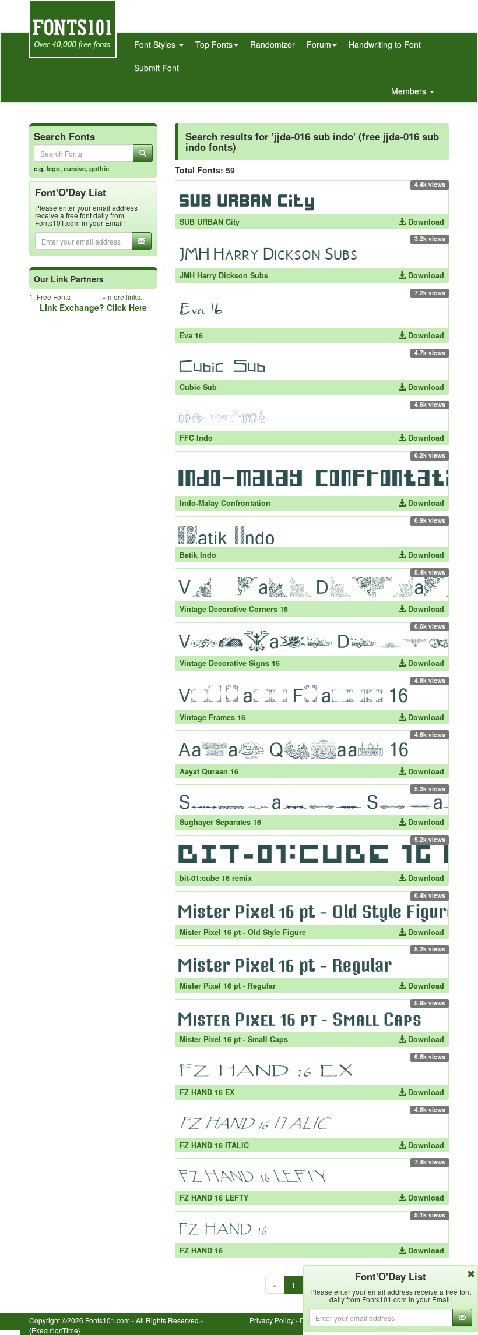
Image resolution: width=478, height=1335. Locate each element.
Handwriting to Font (385, 44)
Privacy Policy (271, 1320)
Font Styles (156, 44)
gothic (99, 168)
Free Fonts (54, 297)
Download (425, 222)
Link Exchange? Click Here (93, 307)
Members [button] (409, 91)
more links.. (126, 297)
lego (53, 168)
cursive (75, 168)
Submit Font (156, 67)
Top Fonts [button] (214, 44)
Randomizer (272, 44)
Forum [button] (319, 44)
